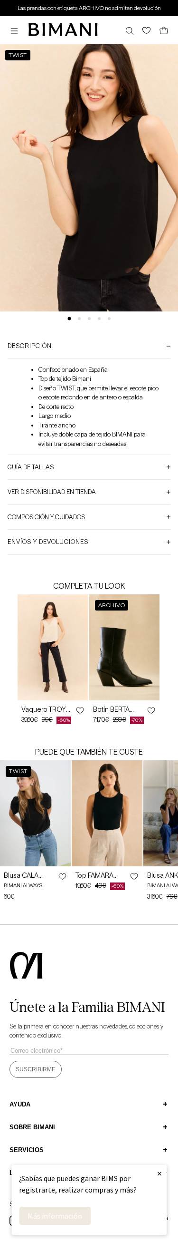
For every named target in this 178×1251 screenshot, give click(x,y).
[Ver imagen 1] (69, 318)
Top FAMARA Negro (94, 875)
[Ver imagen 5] (109, 318)
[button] (16, 30)
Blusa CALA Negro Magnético (21, 875)
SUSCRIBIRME (36, 1069)
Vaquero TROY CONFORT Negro (47, 709)
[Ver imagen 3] (89, 318)
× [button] (159, 1173)
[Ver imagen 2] (79, 318)
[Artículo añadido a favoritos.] (79, 710)
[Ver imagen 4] (99, 318)
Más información (55, 1216)
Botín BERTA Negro (111, 709)
